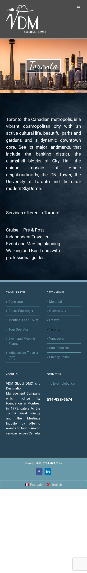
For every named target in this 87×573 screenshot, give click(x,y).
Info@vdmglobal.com (62, 383)
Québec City (57, 311)
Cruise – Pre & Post (25, 230)
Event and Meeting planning (33, 243)
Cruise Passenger (20, 311)
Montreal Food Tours (23, 320)
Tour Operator (18, 329)
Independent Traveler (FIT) (23, 355)
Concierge (15, 302)
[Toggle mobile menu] (79, 6)
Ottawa (54, 320)
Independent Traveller (27, 236)
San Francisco (59, 348)
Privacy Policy (59, 357)
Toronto (54, 329)
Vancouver (56, 338)
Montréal (55, 302)
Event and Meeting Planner (21, 341)
